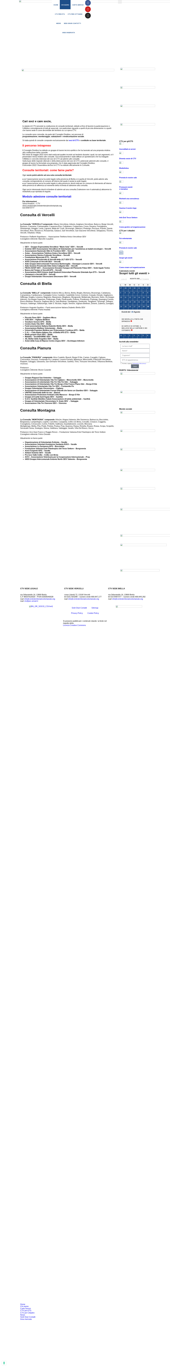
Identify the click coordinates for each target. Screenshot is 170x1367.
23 (148, 302)
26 (130, 306)
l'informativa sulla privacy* (139, 363)
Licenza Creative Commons (74, 625)
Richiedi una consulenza (129, 199)
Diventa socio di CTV (127, 159)
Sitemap (94, 608)
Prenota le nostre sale (128, 178)
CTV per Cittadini (75, 14)
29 (130, 288)
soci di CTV (74, 140)
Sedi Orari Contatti (72, 23)
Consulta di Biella (36, 284)
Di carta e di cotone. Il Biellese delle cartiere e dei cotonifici (134, 328)
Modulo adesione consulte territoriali (46, 196)
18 (126, 302)
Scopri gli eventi (125, 258)
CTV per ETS (60, 14)
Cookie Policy (93, 613)
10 (121, 297)
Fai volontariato (125, 238)
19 (130, 302)
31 (139, 288)
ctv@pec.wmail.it (31, 601)
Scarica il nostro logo (127, 208)
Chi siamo (65, 5)
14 (139, 297)
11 (125, 297)
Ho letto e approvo (134, 363)
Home (56, 5)
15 (144, 297)
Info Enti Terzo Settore (128, 217)
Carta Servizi (78, 5)
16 (148, 297)
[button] (120, 2)
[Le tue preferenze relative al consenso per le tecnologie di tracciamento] (4, 1363)
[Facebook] (88, 3)
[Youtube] (88, 9)
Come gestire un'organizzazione (132, 227)
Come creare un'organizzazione (132, 267)
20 (135, 302)
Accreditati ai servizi (127, 149)
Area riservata (68, 32)
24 (121, 306)
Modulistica (124, 168)
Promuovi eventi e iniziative (125, 188)
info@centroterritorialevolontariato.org (39, 599)
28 (126, 288)
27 (121, 288)
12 (130, 297)
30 (135, 288)
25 (126, 306)
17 (121, 302)
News (58, 23)
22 (144, 302)
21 (139, 302)
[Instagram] (88, 15)
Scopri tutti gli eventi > (134, 273)
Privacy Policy (77, 613)
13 (135, 297)
